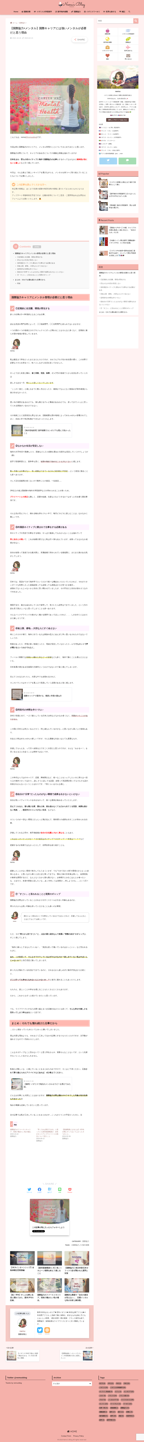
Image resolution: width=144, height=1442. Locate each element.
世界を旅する (110, 12)
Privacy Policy (78, 1436)
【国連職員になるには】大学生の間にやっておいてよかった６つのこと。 (73, 1132)
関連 (18, 283)
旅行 (121, 1412)
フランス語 (124, 1395)
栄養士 (129, 1412)
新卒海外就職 (62, 12)
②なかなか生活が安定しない (27, 260)
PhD (118, 1383)
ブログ (102, 1400)
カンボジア (129, 1391)
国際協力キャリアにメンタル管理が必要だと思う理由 (35, 253)
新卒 (112, 1412)
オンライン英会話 (105, 1391)
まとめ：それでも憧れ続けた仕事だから (30, 280)
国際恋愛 (103, 1412)
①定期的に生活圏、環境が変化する (29, 257)
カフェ (118, 1391)
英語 (121, 1416)
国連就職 (114, 1408)
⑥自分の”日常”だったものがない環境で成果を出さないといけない (40, 272)
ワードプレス (115, 1404)
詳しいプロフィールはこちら (118, 120)
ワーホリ (127, 1404)
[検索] (135, 20)
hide (37, 247)
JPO (110, 1383)
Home (16, 12)
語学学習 (111, 1420)
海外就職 (85, 1245)
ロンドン (103, 1404)
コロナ (102, 1395)
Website (47, 1334)
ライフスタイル (127, 1400)
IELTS (102, 1383)
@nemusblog (31, 137)
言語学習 (130, 1416)
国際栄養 (26, 12)
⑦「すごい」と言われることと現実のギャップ (33, 275)
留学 (113, 1416)
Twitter (40, 1334)
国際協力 (77, 12)
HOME (73, 1431)
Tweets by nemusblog (14, 1383)
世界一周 (103, 1408)
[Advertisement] (49, 60)
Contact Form (66, 1436)
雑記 (123, 12)
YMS (126, 1383)
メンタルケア (113, 1400)
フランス (112, 1395)
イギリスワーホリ (93, 12)
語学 (101, 1420)
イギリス (103, 1387)
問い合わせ (128, 59)
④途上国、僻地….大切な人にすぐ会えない (32, 266)
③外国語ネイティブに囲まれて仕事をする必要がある (36, 263)
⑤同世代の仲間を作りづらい (27, 269)
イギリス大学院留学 (44, 12)
